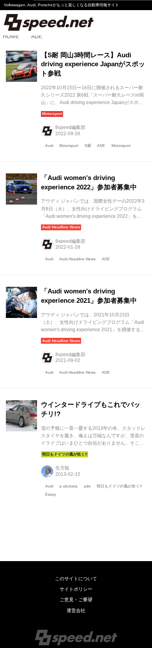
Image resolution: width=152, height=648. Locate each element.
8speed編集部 (70, 127)
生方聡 (62, 468)
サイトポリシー (76, 589)
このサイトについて (76, 578)
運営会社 (76, 610)
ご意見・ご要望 (76, 599)
